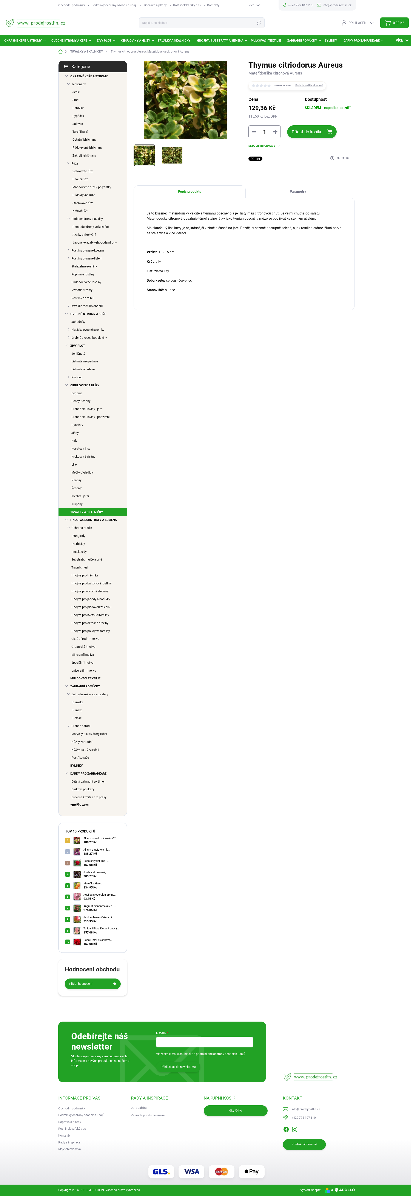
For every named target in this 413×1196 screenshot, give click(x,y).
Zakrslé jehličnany (84, 155)
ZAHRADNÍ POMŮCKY (85, 686)
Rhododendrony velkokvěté (90, 226)
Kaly (74, 440)
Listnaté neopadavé (84, 361)
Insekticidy (79, 551)
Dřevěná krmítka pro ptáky (88, 797)
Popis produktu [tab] (189, 191)
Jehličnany (78, 84)
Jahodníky (78, 321)
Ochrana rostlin (81, 528)
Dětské (77, 718)
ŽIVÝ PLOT (77, 345)
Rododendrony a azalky (87, 219)
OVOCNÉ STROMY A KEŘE (88, 314)
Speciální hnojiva (82, 662)
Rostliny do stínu (82, 298)
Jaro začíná (139, 1107)
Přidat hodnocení (80, 983)
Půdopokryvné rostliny (86, 282)
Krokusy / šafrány (83, 456)
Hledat (259, 23)
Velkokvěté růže (82, 171)
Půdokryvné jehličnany (87, 147)
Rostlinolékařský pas (187, 5)
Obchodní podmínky (71, 5)
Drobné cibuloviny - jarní (87, 409)
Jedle (76, 92)
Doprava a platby (155, 5)
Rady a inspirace (69, 1142)
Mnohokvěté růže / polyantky (91, 187)
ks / (235, 1110)
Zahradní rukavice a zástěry (89, 694)
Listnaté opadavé (83, 369)
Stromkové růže (82, 203)
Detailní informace (261, 145)
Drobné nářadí (80, 726)
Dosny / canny (81, 401)
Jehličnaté (78, 353)
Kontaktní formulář (304, 1144)
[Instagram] (294, 1128)
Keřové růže (80, 211)
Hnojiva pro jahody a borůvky (90, 599)
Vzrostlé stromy (81, 290)
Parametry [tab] (298, 191)
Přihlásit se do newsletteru (178, 1067)
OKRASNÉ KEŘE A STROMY (89, 76)
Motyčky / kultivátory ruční (89, 734)
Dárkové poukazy (82, 789)
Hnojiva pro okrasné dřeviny (89, 623)
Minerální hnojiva (82, 654)
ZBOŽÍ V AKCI (79, 805)
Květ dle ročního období (87, 306)
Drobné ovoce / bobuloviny (89, 337)
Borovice (78, 108)
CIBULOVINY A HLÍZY (84, 385)
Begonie (76, 393)
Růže (74, 163)
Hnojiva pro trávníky (84, 575)
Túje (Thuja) (80, 131)
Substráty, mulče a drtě (86, 559)
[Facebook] (286, 1128)
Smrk (75, 100)
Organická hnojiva (83, 646)
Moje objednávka (69, 1149)
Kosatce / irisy (80, 448)
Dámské (77, 702)
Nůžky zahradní (81, 742)
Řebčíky (76, 488)
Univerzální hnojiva (83, 670)
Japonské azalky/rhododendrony (94, 242)
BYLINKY (76, 765)
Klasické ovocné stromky (87, 329)
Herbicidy (78, 543)
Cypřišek (78, 116)
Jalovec (77, 124)
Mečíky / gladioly (82, 472)
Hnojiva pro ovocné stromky (90, 591)
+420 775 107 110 (303, 1117)
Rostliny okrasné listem (86, 258)
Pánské (77, 710)
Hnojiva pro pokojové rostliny (90, 631)
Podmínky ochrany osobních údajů (114, 5)
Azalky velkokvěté (84, 234)
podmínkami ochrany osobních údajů (220, 1054)
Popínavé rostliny (82, 274)
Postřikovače (80, 757)
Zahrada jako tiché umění (148, 1115)
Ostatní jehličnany (84, 139)
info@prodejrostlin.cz (305, 1109)
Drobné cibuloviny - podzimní (90, 417)
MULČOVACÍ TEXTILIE (85, 678)
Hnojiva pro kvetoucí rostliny (90, 615)
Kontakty (213, 5)
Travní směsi (79, 567)
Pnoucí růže (80, 179)
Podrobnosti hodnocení (309, 85)
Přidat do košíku (307, 131)
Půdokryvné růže (83, 195)
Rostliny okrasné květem (87, 250)
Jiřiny (75, 433)
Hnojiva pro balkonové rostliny (91, 583)
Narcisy (76, 480)
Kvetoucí (77, 377)
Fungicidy (78, 535)
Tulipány (77, 504)
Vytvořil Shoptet (311, 1190)
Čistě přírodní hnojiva (85, 638)
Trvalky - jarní (80, 496)
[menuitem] (25, 40)
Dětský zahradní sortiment (88, 781)
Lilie (74, 464)
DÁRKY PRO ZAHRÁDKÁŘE (88, 773)
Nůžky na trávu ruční (85, 749)
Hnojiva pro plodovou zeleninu (91, 607)
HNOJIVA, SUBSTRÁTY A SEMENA (93, 520)
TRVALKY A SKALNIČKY (86, 512)
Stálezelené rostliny (84, 266)
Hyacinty (77, 425)
